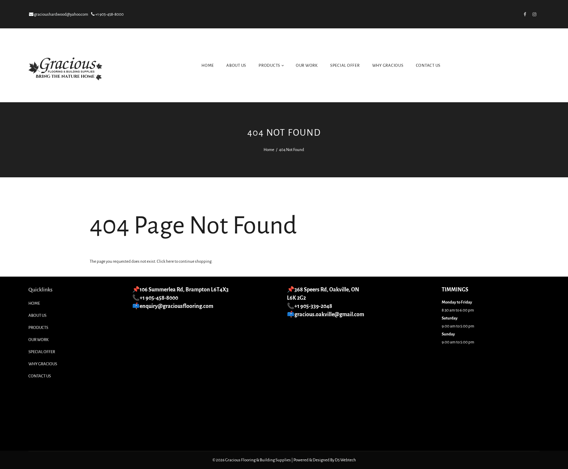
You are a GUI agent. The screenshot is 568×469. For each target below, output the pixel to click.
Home (269, 149)
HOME (207, 65)
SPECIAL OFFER (345, 65)
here (170, 261)
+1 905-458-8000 (109, 14)
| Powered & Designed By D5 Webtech (323, 460)
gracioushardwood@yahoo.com (60, 14)
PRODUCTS (270, 65)
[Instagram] (534, 14)
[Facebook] (524, 14)
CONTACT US (428, 65)
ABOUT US (236, 65)
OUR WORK (307, 65)
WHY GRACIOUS (388, 65)
